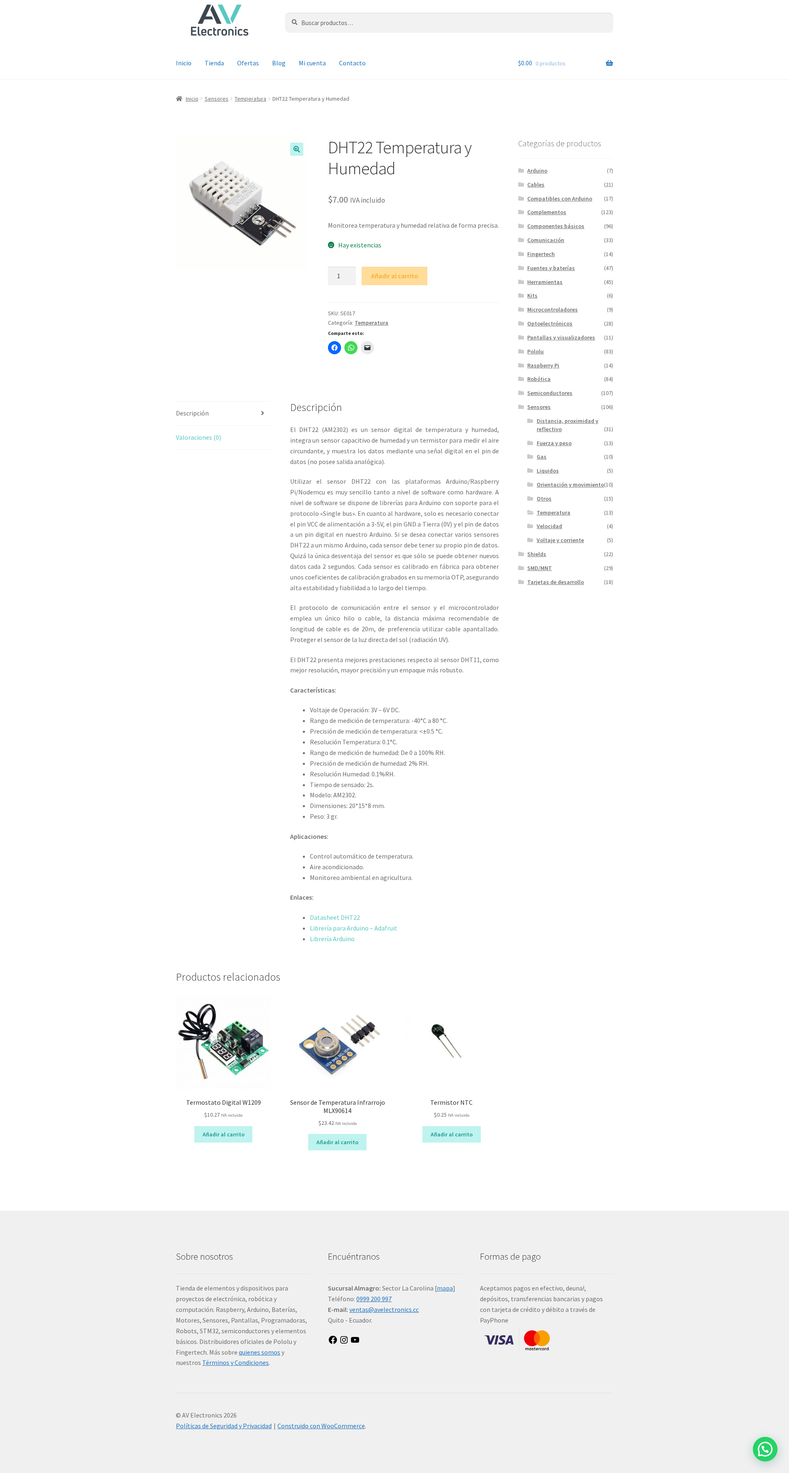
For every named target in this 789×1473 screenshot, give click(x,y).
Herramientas (545, 282)
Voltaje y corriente (560, 540)
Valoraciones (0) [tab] (198, 437)
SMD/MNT (539, 568)
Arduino (537, 170)
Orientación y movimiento (570, 484)
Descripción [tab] (192, 413)
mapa (445, 1288)
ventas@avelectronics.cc (384, 1309)
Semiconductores (549, 393)
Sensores (216, 98)
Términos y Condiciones (235, 1362)
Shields (536, 554)
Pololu (535, 351)
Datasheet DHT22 (335, 917)
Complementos (546, 212)
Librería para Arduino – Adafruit (353, 928)
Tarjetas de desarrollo (555, 582)
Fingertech (541, 254)
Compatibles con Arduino (559, 198)
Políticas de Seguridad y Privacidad (224, 1426)
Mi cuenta (312, 63)
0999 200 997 (374, 1299)
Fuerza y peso (554, 443)
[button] (296, 149)
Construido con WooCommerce (321, 1426)
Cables (535, 184)
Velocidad (549, 526)
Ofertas (248, 63)
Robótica (539, 379)
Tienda (214, 63)
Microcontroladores (552, 309)
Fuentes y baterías (551, 268)
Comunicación (545, 240)
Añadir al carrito (394, 276)
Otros (544, 498)
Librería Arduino (332, 939)
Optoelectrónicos (549, 323)
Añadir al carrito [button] (224, 1134)
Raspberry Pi (543, 365)
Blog (279, 63)
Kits (532, 295)
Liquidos (548, 470)
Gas (542, 456)
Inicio (183, 63)
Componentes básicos (555, 226)
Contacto (352, 63)
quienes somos (259, 1352)
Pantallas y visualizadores (561, 337)
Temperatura (250, 98)
